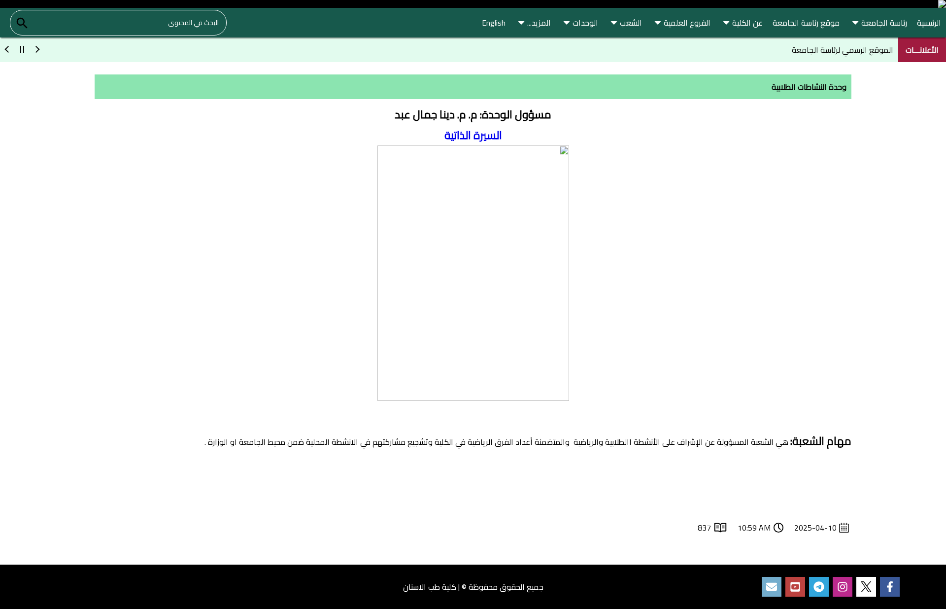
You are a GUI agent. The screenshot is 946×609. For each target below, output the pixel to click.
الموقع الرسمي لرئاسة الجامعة (842, 49)
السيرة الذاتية (473, 135)
